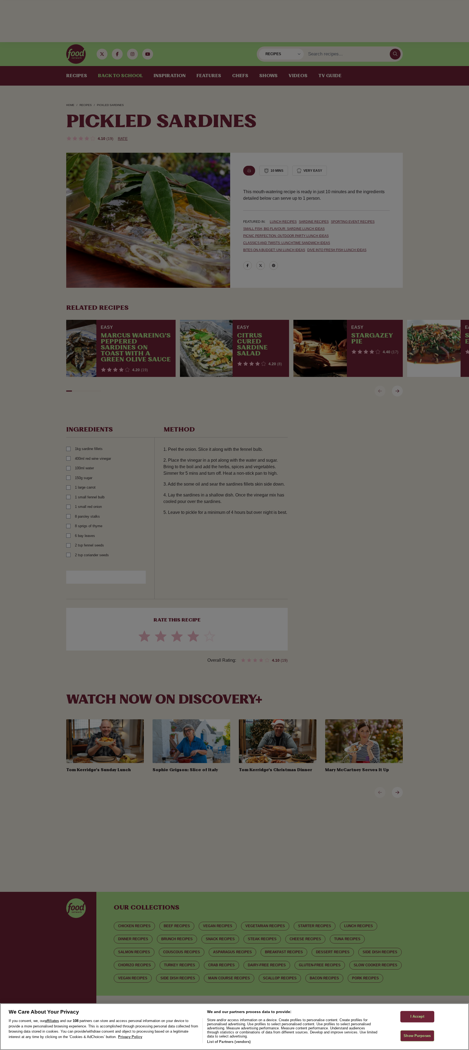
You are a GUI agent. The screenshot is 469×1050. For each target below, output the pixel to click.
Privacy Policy (130, 1037)
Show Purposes (417, 1036)
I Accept (417, 1016)
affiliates (52, 1021)
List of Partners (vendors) (229, 1042)
